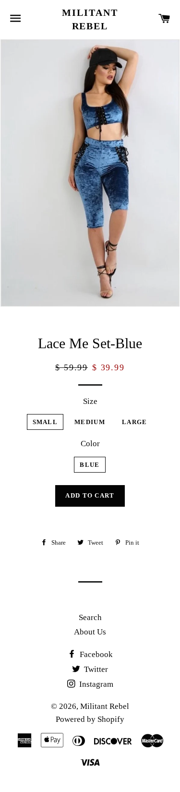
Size (90, 401)
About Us (90, 631)
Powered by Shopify (90, 719)
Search (90, 617)
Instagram (95, 684)
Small (45, 422)
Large (134, 422)
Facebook (95, 654)
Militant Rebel (90, 19)
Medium (89, 422)
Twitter (95, 669)
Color (90, 443)
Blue (89, 464)
